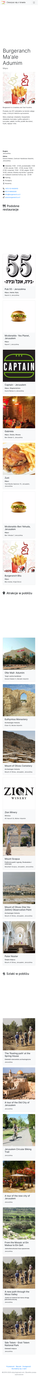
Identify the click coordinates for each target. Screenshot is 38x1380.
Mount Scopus (12, 859)
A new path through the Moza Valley (17, 1293)
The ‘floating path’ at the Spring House (17, 1054)
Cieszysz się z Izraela (16, 2)
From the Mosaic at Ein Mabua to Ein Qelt (17, 1243)
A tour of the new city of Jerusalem (17, 1197)
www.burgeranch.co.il (12, 197)
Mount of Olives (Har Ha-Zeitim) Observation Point (18, 908)
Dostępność (27, 1366)
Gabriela (9, 431)
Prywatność (10, 1366)
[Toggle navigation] (34, 2)
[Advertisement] (19, 27)
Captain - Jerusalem (15, 384)
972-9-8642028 (10, 191)
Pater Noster (11, 956)
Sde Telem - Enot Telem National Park (17, 1344)
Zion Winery (11, 812)
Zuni (7, 478)
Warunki (18, 1366)
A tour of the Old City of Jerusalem (17, 1103)
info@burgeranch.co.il (12, 194)
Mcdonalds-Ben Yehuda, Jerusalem (18, 528)
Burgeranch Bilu (13, 575)
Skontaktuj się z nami (19, 1369)
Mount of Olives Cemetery (18, 765)
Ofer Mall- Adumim (14, 672)
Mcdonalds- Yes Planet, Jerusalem (17, 337)
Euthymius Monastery (16, 719)
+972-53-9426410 (11, 188)
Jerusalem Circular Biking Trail (18, 1150)
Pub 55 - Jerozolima (15, 289)
